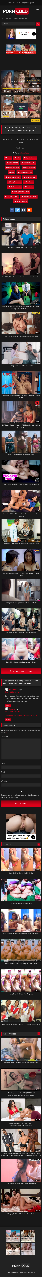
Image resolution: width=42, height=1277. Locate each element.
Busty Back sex (15, 182)
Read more (20, 148)
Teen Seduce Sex (13, 177)
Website (4, 781)
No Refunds (13, 690)
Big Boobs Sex (31, 158)
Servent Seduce (21, 201)
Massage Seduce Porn (21, 192)
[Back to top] (35, 1271)
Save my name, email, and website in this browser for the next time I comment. (20, 796)
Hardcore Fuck (15, 187)
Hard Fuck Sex (30, 167)
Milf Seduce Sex (12, 196)
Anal (9, 158)
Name (3, 763)
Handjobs (29, 182)
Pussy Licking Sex (26, 172)
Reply (8, 705)
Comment (4, 736)
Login (24, 3)
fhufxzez (12, 709)
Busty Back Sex (29, 162)
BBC (18, 158)
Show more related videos (21, 671)
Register (31, 3)
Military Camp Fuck (29, 196)
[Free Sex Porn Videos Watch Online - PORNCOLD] (17, 11)
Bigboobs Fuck (30, 177)
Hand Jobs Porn (13, 167)
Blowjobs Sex (13, 162)
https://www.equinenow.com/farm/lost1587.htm (21, 715)
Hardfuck (29, 187)
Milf (12, 172)
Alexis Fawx (24, 153)
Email (3, 772)
